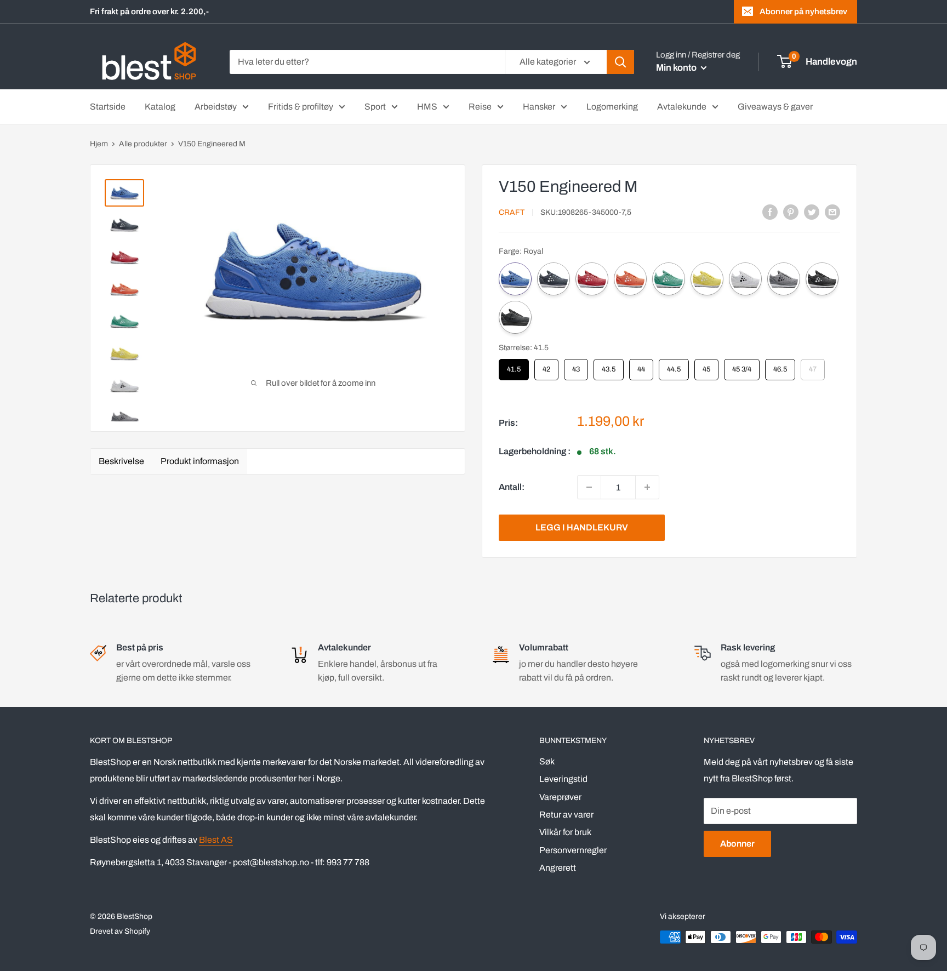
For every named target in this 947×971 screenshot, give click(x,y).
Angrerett (557, 867)
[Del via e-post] (832, 211)
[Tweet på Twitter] (811, 211)
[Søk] (620, 62)
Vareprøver (560, 797)
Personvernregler (573, 850)
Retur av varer (566, 814)
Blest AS (216, 839)
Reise (480, 106)
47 (812, 366)
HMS (427, 106)
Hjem (99, 144)
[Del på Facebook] (770, 211)
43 (576, 366)
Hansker (539, 106)
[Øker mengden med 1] (647, 487)
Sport (375, 106)
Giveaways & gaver (775, 106)
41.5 (513, 366)
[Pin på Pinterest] (790, 211)
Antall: (511, 487)
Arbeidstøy (216, 106)
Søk (547, 761)
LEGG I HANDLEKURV (581, 527)
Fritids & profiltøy (300, 106)
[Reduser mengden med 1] (589, 487)
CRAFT (511, 212)
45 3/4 (741, 366)
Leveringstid (563, 779)
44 (641, 366)
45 (706, 366)
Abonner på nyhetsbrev (803, 11)
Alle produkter (143, 144)
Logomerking (612, 106)
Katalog (160, 106)
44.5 (674, 366)
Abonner (737, 843)
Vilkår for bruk (565, 832)
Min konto (677, 67)
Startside (107, 106)
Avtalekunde (681, 106)
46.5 (780, 366)
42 (546, 366)
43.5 (609, 366)
